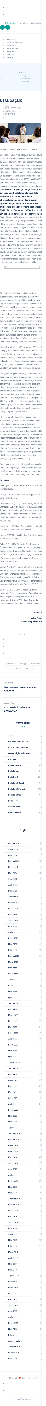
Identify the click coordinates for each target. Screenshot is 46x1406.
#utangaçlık (30, 668)
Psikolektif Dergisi (14, 42)
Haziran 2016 (13, 1353)
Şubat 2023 (13, 974)
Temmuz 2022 (14, 1003)
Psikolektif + (12, 45)
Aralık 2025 (13, 849)
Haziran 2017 (13, 1282)
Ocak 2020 (12, 1169)
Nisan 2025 (13, 867)
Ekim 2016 (12, 1329)
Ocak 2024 (12, 926)
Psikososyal (13, 801)
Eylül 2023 (12, 950)
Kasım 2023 (13, 938)
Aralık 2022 (13, 980)
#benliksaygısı (9, 664)
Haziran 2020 (13, 1139)
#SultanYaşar (16, 668)
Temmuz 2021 (14, 1068)
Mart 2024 (12, 914)
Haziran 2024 (13, 903)
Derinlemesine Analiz (18, 742)
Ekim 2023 (12, 944)
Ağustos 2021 (14, 1062)
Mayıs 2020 (13, 1145)
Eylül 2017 (12, 1270)
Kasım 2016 (13, 1323)
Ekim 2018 (12, 1240)
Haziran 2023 (13, 956)
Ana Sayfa (11, 39)
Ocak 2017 (12, 1311)
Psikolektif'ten (14, 795)
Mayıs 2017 (13, 1287)
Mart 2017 (12, 1299)
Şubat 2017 (13, 1305)
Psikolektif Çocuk (16, 783)
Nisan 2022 (13, 1021)
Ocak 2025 (12, 879)
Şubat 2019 (13, 1222)
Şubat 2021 (13, 1098)
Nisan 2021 (13, 1086)
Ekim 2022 (12, 991)
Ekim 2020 (12, 1116)
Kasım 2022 (13, 985)
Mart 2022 (12, 1027)
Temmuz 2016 (14, 1347)
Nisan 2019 (13, 1211)
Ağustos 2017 (14, 1276)
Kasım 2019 (13, 1181)
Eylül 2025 (12, 855)
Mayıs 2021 (13, 1080)
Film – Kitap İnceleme (18, 747)
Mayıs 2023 (13, 962)
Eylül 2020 (12, 1122)
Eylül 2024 (12, 891)
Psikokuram (13, 771)
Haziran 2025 (13, 861)
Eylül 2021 (12, 1057)
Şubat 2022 (13, 1033)
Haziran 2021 (13, 1074)
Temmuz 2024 (14, 897)
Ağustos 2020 (14, 1128)
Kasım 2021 (13, 1045)
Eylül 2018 (12, 1246)
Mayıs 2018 (13, 1252)
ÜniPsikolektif (10, 111)
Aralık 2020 (13, 1104)
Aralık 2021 (13, 1039)
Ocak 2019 (12, 1228)
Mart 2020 (12, 1157)
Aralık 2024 (13, 885)
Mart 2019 (12, 1216)
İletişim (10, 57)
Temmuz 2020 (14, 1133)
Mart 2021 (12, 1092)
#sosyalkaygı (36, 664)
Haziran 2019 (13, 1205)
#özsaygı (23, 664)
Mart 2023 (12, 968)
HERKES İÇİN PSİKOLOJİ (19, 753)
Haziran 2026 (13, 843)
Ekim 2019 (12, 1187)
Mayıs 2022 (13, 1015)
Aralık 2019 (13, 1175)
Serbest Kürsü (14, 807)
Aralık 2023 (13, 932)
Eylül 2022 (12, 997)
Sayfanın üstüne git (24, 1399)
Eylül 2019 (12, 1193)
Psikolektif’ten (13, 48)
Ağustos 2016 (14, 1341)
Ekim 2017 (12, 1264)
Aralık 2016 (13, 1317)
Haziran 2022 (13, 1009)
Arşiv (10, 736)
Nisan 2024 (13, 908)
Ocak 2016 (12, 1358)
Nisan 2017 (13, 1293)
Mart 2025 (12, 873)
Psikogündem (14, 765)
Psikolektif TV (13, 51)
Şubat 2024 (13, 920)
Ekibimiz (10, 54)
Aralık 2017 (13, 1258)
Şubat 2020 (13, 1163)
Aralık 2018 (13, 1234)
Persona (12, 759)
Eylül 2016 (12, 1335)
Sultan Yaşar (16, 107)
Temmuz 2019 (14, 1199)
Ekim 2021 (12, 1051)
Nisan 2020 (13, 1151)
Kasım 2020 (13, 1110)
